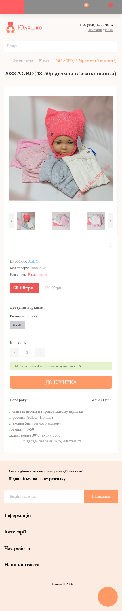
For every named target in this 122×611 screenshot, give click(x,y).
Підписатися (101, 497)
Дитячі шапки (23, 61)
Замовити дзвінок (100, 30)
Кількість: (18, 343)
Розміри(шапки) (23, 316)
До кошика (61, 382)
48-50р (17, 325)
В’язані (44, 61)
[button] (61, 7)
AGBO (33, 261)
